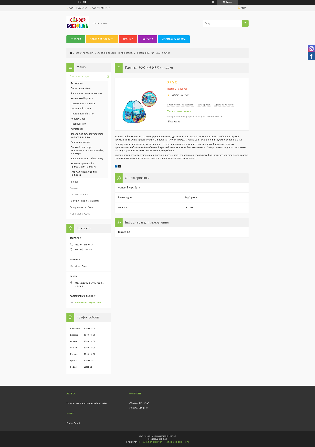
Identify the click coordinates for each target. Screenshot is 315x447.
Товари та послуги (101, 39)
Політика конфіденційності (84, 201)
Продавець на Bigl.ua (157, 439)
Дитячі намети (125, 53)
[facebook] (116, 167)
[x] (119, 167)
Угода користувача (80, 214)
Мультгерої (77, 129)
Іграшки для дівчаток (82, 114)
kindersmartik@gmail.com (88, 303)
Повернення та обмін (81, 207)
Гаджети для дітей (81, 88)
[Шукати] (245, 23)
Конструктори (78, 119)
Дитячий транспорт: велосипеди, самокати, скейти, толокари (87, 150)
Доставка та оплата (174, 39)
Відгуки (74, 188)
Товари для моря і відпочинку (87, 159)
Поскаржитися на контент (150, 442)
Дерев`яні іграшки (81, 109)
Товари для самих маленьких (86, 93)
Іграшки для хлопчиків (83, 103)
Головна (76, 39)
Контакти (147, 39)
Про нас (128, 39)
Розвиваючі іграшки (82, 98)
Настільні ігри (78, 124)
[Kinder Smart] (77, 29)
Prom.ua (172, 436)
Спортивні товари (106, 53)
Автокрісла (77, 83)
